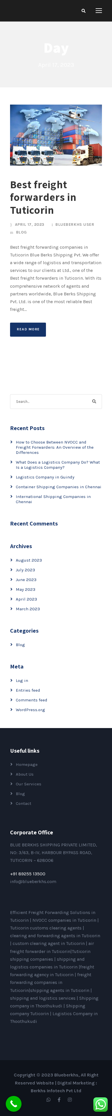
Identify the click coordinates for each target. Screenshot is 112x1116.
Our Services (28, 784)
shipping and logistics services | (44, 998)
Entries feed (28, 690)
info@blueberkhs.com (33, 881)
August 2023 (29, 560)
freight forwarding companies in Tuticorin (50, 982)
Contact (23, 803)
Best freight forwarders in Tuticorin (43, 197)
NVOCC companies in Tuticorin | (65, 920)
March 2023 (28, 608)
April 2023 (26, 599)
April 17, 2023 (30, 224)
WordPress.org (30, 709)
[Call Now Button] (14, 1104)
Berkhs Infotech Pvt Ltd (56, 1090)
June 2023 (26, 579)
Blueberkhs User (74, 224)
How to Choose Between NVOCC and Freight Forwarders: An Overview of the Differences (55, 447)
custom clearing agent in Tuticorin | (50, 943)
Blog (21, 232)
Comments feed (31, 700)
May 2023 (25, 589)
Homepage (27, 764)
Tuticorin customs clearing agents (46, 928)
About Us (25, 774)
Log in (22, 680)
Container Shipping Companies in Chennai (58, 486)
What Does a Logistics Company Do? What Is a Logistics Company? (58, 465)
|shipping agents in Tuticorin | (60, 990)
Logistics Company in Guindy (45, 477)
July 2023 (25, 569)
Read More (28, 329)
